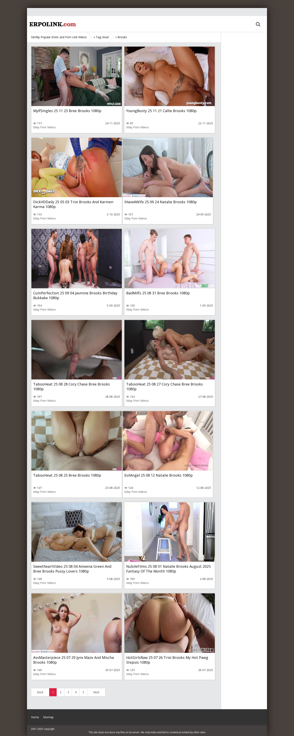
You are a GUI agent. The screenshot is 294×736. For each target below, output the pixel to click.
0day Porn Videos (44, 127)
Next (96, 692)
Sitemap (48, 717)
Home (52, 24)
